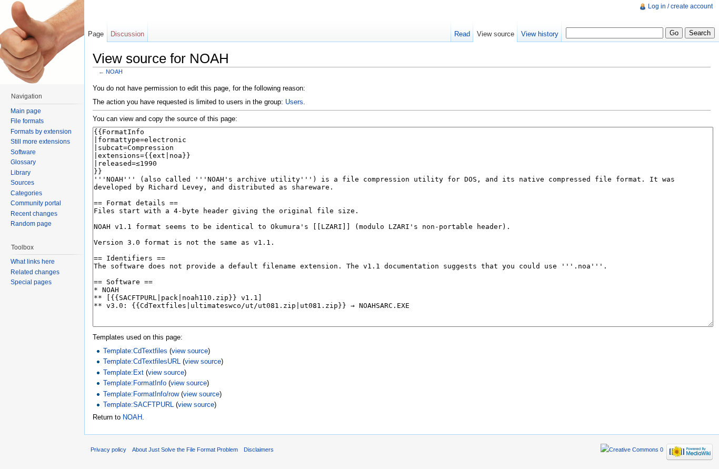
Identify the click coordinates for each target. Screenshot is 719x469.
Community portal (36, 203)
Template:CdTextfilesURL (142, 361)
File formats (27, 121)
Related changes (35, 272)
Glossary (23, 162)
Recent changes (34, 213)
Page (96, 34)
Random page (31, 223)
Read (462, 34)
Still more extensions (40, 141)
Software (23, 152)
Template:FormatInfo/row (141, 394)
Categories (26, 193)
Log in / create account (680, 6)
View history (539, 34)
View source (495, 34)
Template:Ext (123, 372)
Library (21, 172)
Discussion (127, 34)
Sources (22, 182)
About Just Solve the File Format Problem (185, 449)
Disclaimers (259, 449)
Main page (26, 111)
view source (190, 351)
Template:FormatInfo (134, 383)
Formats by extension (41, 131)
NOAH (114, 71)
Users (294, 102)
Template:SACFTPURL (138, 404)
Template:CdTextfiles (135, 351)
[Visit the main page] (42, 42)
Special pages (31, 282)
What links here (33, 261)
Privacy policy (108, 449)
